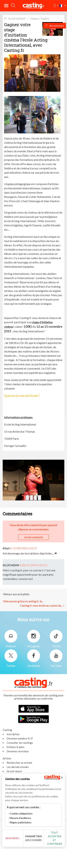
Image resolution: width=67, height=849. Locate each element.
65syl (6, 548)
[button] (55, 5)
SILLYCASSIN (11, 565)
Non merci (13, 838)
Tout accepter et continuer (54, 838)
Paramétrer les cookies (33, 838)
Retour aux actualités (16, 594)
